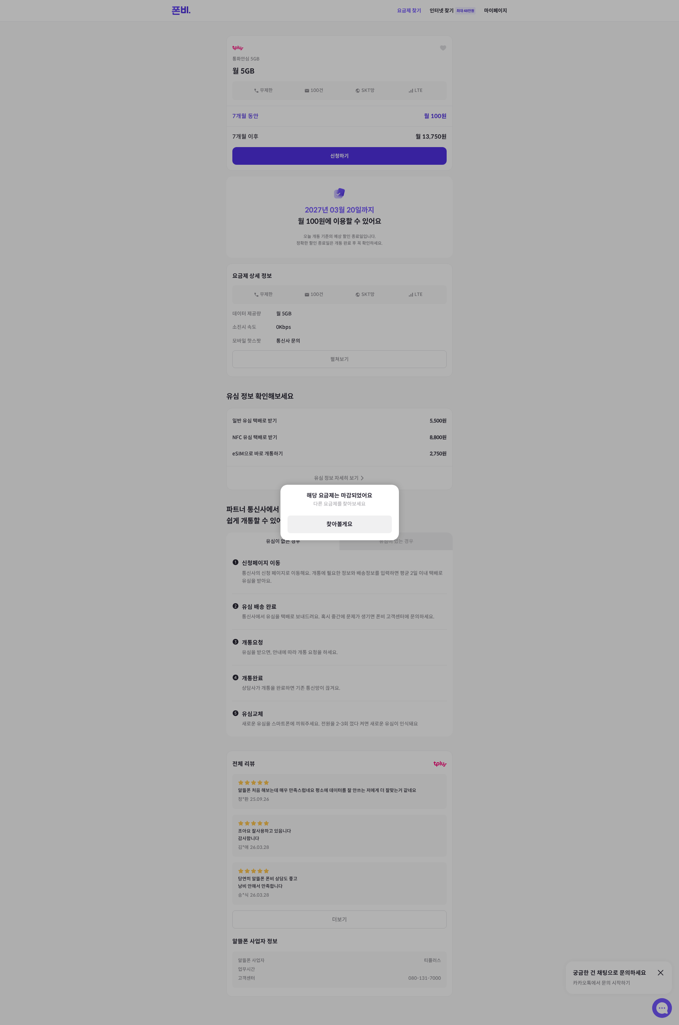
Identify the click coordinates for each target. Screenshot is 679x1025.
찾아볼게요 (339, 524)
